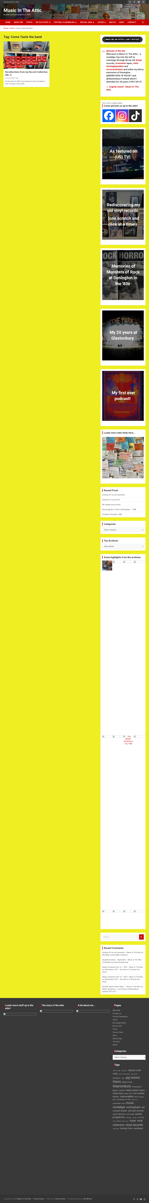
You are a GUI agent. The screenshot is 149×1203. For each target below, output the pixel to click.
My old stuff (42, 22)
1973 (18, 57)
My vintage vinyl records (111, 505)
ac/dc (118, 1070)
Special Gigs (86, 22)
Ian (17, 78)
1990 (23, 63)
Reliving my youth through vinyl (116, 962)
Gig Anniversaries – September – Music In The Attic (122, 960)
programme (119, 1117)
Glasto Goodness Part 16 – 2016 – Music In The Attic (122, 967)
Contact (132, 22)
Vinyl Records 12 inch (14, 66)
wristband (138, 1128)
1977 (39, 57)
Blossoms (124, 1070)
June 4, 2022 (10, 78)
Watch (112, 22)
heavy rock (128, 1093)
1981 (18, 60)
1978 (44, 57)
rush (114, 1121)
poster (138, 1114)
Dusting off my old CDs (111, 500)
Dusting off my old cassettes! (113, 495)
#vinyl (139, 60)
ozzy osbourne (119, 1114)
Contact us (117, 1013)
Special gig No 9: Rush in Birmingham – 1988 (119, 509)
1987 (7, 63)
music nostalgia (123, 1105)
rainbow (134, 1117)
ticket (133, 1120)
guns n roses (119, 1090)
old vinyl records (136, 1110)
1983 (28, 60)
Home (7, 22)
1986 (44, 60)
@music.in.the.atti (115, 50)
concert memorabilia (124, 1074)
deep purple (134, 1074)
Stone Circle (125, 1121)
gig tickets (133, 1077)
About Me (18, 22)
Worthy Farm (126, 1128)
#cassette (120, 63)
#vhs (135, 63)
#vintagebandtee (115, 66)
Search (141, 937)
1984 (33, 60)
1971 (7, 57)
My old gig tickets (119, 1023)
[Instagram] (122, 115)
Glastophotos (137, 1087)
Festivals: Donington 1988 (112, 514)
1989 (18, 63)
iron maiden (138, 1093)
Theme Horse (60, 1199)
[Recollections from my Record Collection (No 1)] (26, 55)
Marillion (116, 1097)
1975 (28, 57)
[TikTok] (135, 115)
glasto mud (127, 1082)
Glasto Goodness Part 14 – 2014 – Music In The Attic (122, 977)
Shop (121, 22)
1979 (7, 60)
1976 (33, 57)
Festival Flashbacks (64, 22)
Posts (29, 22)
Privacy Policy (118, 1032)
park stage (130, 1114)
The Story (116, 1042)
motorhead (117, 1103)
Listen (101, 22)
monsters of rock (123, 1099)
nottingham (133, 1107)
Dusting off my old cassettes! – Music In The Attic (121, 952)
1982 (23, 60)
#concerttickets (114, 69)
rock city (141, 1117)
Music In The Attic (22, 10)
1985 (39, 60)
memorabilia (126, 1096)
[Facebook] (108, 115)
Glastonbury (122, 1086)
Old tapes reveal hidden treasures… (115, 955)
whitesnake (116, 1128)
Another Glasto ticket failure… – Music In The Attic (121, 987)
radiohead (128, 1117)
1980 (12, 60)
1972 (12, 57)
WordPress (87, 1199)
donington (116, 1078)
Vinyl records (32, 63)
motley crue (135, 1099)
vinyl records (134, 1125)
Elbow (123, 1078)
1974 (23, 57)
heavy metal (132, 1090)
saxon (119, 1121)
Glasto (117, 1081)
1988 (12, 63)
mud (123, 1103)
